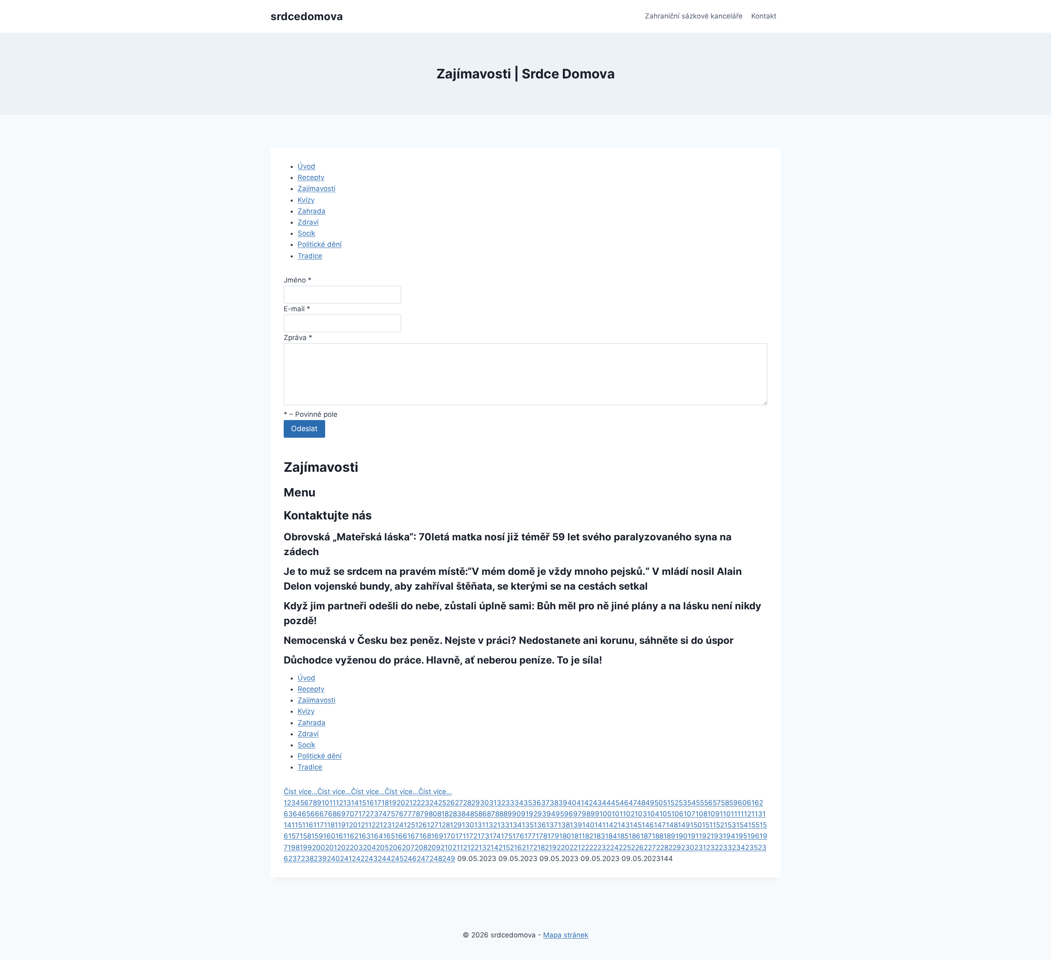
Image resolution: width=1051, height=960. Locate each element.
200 (318, 847)
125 (409, 825)
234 (738, 847)
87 (491, 814)
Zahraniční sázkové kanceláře (694, 16)
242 (358, 858)
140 (588, 825)
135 (528, 825)
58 (725, 803)
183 (599, 836)
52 (674, 803)
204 (369, 847)
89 (507, 814)
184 (611, 836)
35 (527, 803)
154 (742, 825)
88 (499, 814)
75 (391, 814)
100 (605, 814)
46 (624, 803)
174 (495, 836)
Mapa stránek (565, 935)
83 (457, 814)
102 (629, 814)
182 (587, 836)
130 (468, 825)
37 (545, 803)
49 (649, 803)
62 (759, 803)
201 (331, 847)
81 (441, 814)
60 (742, 803)
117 (318, 825)
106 (677, 814)
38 (554, 803)
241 (346, 858)
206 (395, 847)
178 (541, 836)
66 (314, 814)
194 (729, 836)
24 (433, 803)
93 (541, 814)
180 (565, 836)
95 (559, 814)
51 (666, 803)
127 (432, 825)
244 (384, 858)
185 (623, 836)
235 (751, 847)
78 (416, 814)
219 (551, 847)
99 (594, 814)
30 (484, 803)
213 (480, 847)
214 (492, 847)
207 (408, 847)
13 (347, 803)
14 (355, 803)
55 (700, 803)
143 (623, 825)
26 (450, 803)
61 (751, 803)
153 (730, 825)
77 (408, 814)
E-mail (297, 309)
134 (515, 825)
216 (516, 847)
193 (717, 836)
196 (753, 836)
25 (442, 803)
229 (674, 847)
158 (305, 836)
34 (518, 803)
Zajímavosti (316, 188)
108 (701, 814)
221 (575, 847)
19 (393, 803)
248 (435, 858)
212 (469, 847)
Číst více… (300, 792)
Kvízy (306, 200)
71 (358, 814)
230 (687, 847)
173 (483, 836)
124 (398, 825)
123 (386, 825)
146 (648, 825)
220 (563, 847)
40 (571, 803)
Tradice (310, 256)
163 (364, 836)
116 (307, 825)
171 (460, 836)
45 (615, 803)
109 (713, 814)
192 (705, 836)
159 (317, 836)
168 (425, 836)
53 (683, 803)
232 (712, 847)
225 (625, 847)
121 (363, 825)
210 (446, 847)
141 (600, 825)
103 (641, 814)
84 (465, 814)
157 (294, 836)
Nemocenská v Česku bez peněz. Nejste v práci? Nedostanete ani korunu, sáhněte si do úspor (509, 640)
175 (506, 836)
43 (597, 803)
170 (449, 836)
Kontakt (763, 16)
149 (684, 825)
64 (297, 814)
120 (352, 825)
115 (296, 825)
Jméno (298, 280)
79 (424, 814)
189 (669, 836)
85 (474, 814)
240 (333, 858)
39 (562, 803)
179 (553, 836)
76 (399, 814)
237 (294, 858)
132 (491, 825)
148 (672, 825)
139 (576, 825)
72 (366, 814)
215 (504, 847)
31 (493, 803)
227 (650, 847)
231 (700, 847)
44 (606, 803)
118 (329, 825)
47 (633, 803)
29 (475, 803)
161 (341, 836)
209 (434, 847)
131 (479, 825)
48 (641, 803)
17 (377, 803)
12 (339, 803)
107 (689, 814)
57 (717, 803)
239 (320, 858)
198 (294, 847)
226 (637, 847)
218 (539, 847)
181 (576, 836)
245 (397, 858)
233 (725, 847)
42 (588, 803)
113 (756, 814)
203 (356, 847)
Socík (306, 233)
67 (323, 814)
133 (503, 825)
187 (646, 836)
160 (329, 836)
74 (383, 814)
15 (362, 803)
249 (448, 858)
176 (518, 836)
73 (374, 814)
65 (306, 814)
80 (433, 814)
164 (377, 836)
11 (332, 803)
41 (580, 803)
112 (746, 814)
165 (389, 836)
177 (530, 836)
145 (636, 825)
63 (288, 814)
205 (382, 847)
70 (350, 814)
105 (665, 814)
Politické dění (320, 244)
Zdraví (308, 222)
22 (417, 803)
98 (586, 814)
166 (401, 836)
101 (617, 814)
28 (467, 803)
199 (306, 847)
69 (341, 814)
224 (612, 847)
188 (657, 836)
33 (509, 803)
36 (536, 803)
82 (449, 814)
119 (340, 825)
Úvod (306, 166)
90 (516, 814)
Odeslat (304, 428)
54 (691, 803)
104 (653, 814)
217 (527, 847)
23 (425, 803)
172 (471, 836)
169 (437, 836)
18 (385, 803)
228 (662, 847)
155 (754, 825)
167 (413, 836)
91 (525, 814)
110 (725, 814)
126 (421, 825)
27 (459, 803)
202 (343, 847)
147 (660, 825)
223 (599, 847)
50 (658, 803)
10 (325, 803)
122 (374, 825)
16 (370, 803)
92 (533, 814)
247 (423, 858)
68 (332, 814)
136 (540, 825)
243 (371, 858)
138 (564, 825)
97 (577, 814)
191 (693, 836)
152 (718, 825)
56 (708, 803)
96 (568, 814)
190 (681, 836)
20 (401, 803)
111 (736, 814)
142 (611, 825)
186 (634, 836)
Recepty (311, 177)
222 (587, 847)
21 (409, 803)
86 (482, 814)
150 (696, 825)
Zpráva (298, 337)
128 (444, 825)
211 (457, 847)
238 (307, 858)
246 (410, 858)
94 (550, 814)
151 (707, 825)
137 (552, 825)
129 (456, 825)
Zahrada (312, 211)
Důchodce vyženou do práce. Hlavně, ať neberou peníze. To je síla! (443, 660)
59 (733, 803)
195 (741, 836)
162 (352, 836)
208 (421, 847)
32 (501, 803)
